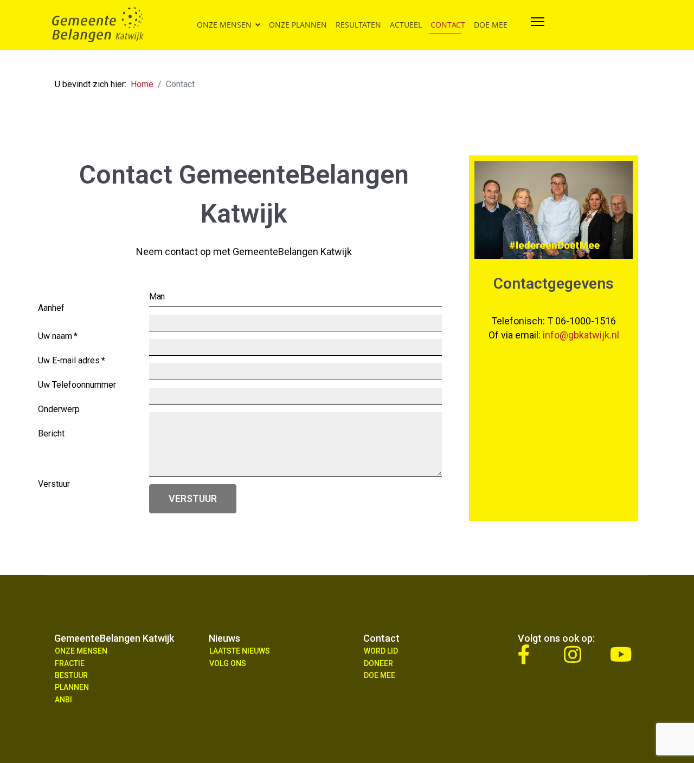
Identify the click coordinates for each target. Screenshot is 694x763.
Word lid (381, 651)
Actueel (406, 24)
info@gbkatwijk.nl (581, 335)
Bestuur (71, 675)
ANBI (63, 699)
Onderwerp (59, 411)
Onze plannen (298, 24)
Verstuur (193, 498)
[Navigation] (537, 25)
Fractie (70, 663)
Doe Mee (379, 675)
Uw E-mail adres (71, 363)
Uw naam (58, 338)
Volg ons (227, 663)
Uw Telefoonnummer (77, 387)
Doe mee (490, 24)
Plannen (72, 687)
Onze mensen (224, 24)
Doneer (378, 663)
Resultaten (358, 24)
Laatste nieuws (239, 651)
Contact (447, 24)
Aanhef (51, 310)
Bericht (51, 436)
